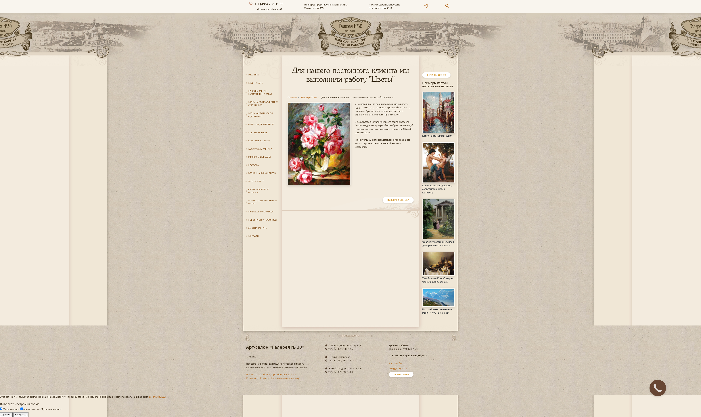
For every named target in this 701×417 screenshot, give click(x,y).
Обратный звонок (436, 75)
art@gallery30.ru (398, 368)
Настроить (21, 414)
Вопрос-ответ (256, 181)
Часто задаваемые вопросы (258, 191)
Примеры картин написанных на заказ (260, 92)
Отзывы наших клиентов (262, 173)
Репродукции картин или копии (262, 202)
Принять (6, 414)
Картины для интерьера (261, 124)
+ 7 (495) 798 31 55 (269, 4)
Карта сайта (395, 363)
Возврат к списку (398, 199)
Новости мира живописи (262, 219)
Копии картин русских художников (260, 115)
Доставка (253, 165)
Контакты (253, 236)
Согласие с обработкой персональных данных (272, 378)
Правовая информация (261, 211)
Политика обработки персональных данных (271, 374)
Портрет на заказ (257, 132)
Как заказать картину (260, 148)
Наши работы (255, 82)
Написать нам (401, 374)
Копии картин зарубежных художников (262, 103)
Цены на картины (257, 227)
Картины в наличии (259, 140)
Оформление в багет (259, 156)
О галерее (253, 74)
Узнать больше (157, 396)
